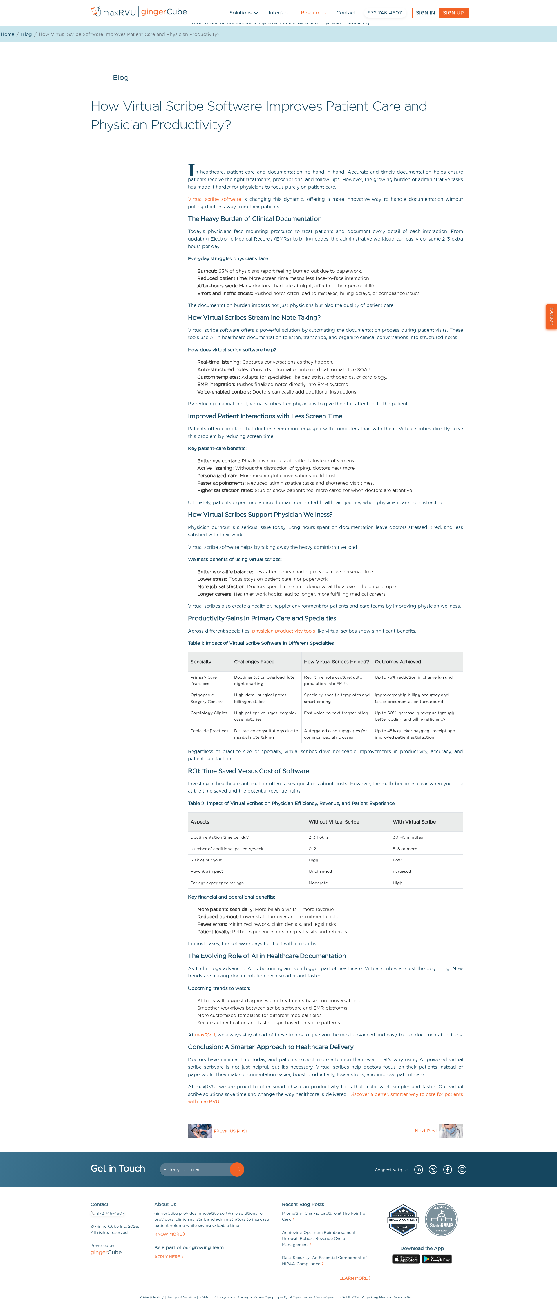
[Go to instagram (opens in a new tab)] (459, 1169)
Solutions (240, 12)
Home (7, 34)
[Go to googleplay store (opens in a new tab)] (437, 1258)
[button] (237, 1169)
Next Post (426, 1130)
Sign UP (453, 12)
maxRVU (205, 1034)
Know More (168, 1234)
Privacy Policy (151, 1297)
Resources (313, 12)
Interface (279, 12)
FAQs (204, 1297)
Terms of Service (181, 1297)
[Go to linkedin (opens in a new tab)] (416, 1169)
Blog (26, 34)
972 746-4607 (385, 12)
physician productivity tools (283, 630)
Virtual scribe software (214, 199)
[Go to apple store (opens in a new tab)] (406, 1258)
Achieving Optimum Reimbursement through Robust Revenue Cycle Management (319, 1238)
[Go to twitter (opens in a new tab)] (431, 1169)
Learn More (353, 1278)
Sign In (425, 12)
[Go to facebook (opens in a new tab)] (445, 1169)
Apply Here (167, 1256)
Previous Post (231, 1131)
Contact (346, 12)
